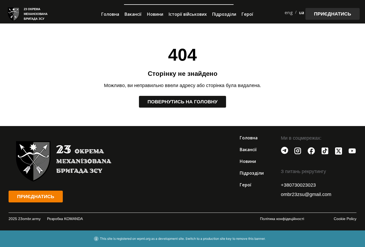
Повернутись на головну (182, 101)
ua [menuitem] (301, 12)
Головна (110, 14)
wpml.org (143, 239)
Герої (247, 14)
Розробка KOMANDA (65, 219)
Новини (155, 14)
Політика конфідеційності (282, 219)
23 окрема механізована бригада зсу (36, 13)
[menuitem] (288, 12)
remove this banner (250, 239)
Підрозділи (224, 14)
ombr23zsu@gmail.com (306, 194)
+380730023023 (298, 185)
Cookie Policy (345, 219)
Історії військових (188, 14)
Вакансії (133, 14)
